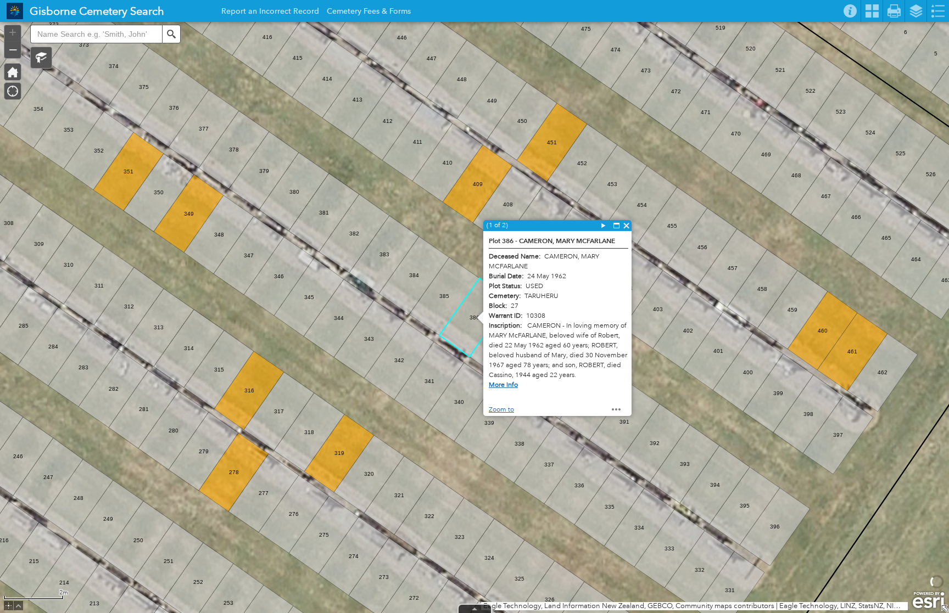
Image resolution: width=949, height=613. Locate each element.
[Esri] (928, 600)
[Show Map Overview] (944, 608)
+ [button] (12, 32)
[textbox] (96, 34)
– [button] (12, 49)
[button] (41, 58)
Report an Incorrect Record (270, 12)
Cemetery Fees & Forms (369, 12)
